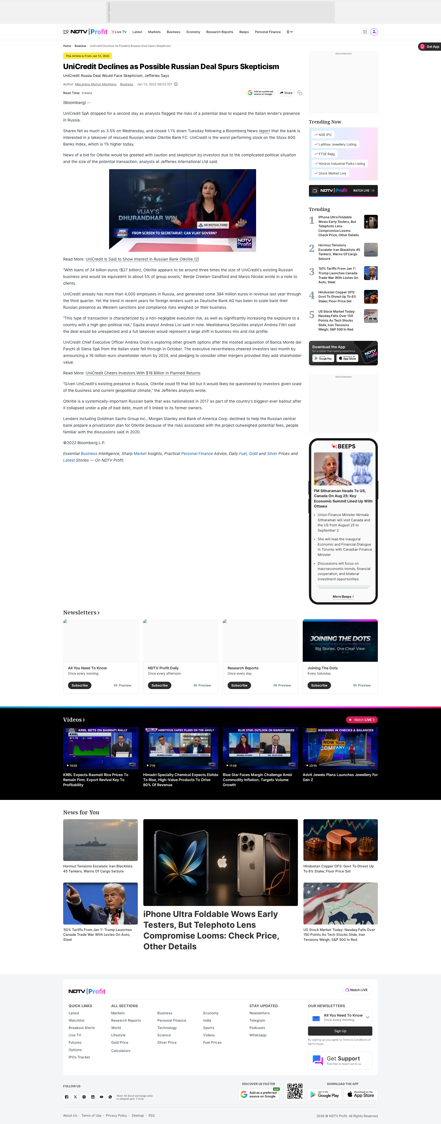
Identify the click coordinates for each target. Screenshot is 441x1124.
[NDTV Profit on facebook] (66, 1096)
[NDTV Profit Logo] (87, 990)
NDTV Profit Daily (163, 668)
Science (164, 1035)
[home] (89, 29)
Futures (75, 1042)
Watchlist (77, 1020)
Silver (272, 453)
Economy (193, 32)
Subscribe (80, 685)
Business (174, 32)
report (264, 131)
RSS (152, 1115)
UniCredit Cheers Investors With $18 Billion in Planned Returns (143, 373)
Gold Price (119, 1042)
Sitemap (138, 1115)
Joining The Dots (323, 668)
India (207, 1020)
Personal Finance (268, 32)
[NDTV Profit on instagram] (84, 1096)
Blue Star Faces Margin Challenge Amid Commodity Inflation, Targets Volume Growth (257, 779)
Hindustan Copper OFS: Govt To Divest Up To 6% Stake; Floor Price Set (338, 868)
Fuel (243, 453)
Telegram (257, 1020)
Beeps (244, 32)
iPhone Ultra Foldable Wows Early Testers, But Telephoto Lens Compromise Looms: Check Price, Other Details (211, 930)
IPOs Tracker (79, 1057)
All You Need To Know (87, 668)
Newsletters (259, 1013)
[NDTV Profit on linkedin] (92, 1096)
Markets (154, 32)
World (116, 1028)
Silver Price (167, 1042)
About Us (70, 1115)
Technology (167, 1028)
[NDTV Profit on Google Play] (325, 1094)
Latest (137, 32)
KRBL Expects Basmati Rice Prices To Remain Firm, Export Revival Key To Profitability (95, 779)
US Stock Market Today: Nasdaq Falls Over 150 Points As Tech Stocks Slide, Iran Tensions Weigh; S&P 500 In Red (339, 935)
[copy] (300, 93)
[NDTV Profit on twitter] (75, 1096)
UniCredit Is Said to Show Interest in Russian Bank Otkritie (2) (142, 259)
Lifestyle (118, 1035)
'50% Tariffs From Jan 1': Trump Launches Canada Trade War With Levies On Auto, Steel (97, 935)
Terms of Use (91, 1115)
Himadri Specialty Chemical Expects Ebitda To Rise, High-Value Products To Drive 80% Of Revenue (180, 779)
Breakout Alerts (82, 1028)
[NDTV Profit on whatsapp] (110, 1096)
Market (140, 453)
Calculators (120, 1050)
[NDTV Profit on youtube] (101, 1096)
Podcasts (257, 1028)
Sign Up (340, 1031)
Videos (209, 1035)
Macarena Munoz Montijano (95, 84)
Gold (253, 453)
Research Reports (219, 32)
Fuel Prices (212, 1042)
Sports (208, 1028)
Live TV (121, 32)
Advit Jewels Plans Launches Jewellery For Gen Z (340, 777)
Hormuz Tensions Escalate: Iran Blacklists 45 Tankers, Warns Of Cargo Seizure (98, 868)
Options (75, 1050)
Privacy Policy (116, 1115)
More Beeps (342, 596)
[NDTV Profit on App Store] (361, 1094)
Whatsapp (257, 1035)
